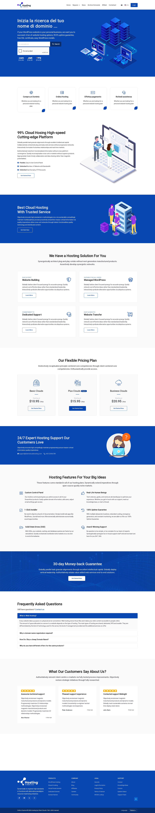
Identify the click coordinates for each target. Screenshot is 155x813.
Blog (72, 785)
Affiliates (74, 788)
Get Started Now (26, 175)
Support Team (122, 795)
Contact (120, 782)
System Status (122, 791)
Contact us (39, 609)
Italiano (132, 810)
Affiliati (104, 5)
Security (96, 782)
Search (57, 44)
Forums (120, 788)
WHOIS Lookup (99, 795)
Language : (124, 810)
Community (74, 795)
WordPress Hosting (54, 782)
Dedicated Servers (53, 791)
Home (69, 5)
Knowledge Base (123, 785)
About (73, 782)
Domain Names (53, 795)
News (84, 5)
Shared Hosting (53, 785)
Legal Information (99, 785)
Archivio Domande (94, 5)
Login (134, 5)
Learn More (29, 295)
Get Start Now (25, 230)
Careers (73, 791)
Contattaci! (112, 5)
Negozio (76, 5)
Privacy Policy (98, 788)
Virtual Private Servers (54, 788)
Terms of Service (99, 791)
